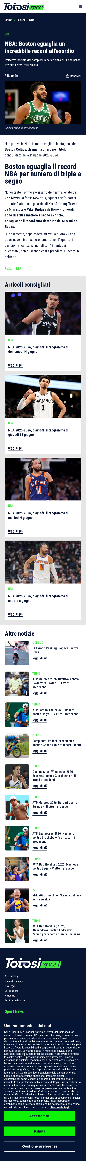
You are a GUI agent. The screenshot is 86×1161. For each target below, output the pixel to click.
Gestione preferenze (15, 1000)
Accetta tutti (39, 1116)
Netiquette (10, 995)
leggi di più (15, 365)
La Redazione (11, 990)
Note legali (10, 986)
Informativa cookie (14, 981)
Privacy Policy (11, 976)
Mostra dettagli (60, 1107)
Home (8, 20)
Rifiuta (39, 1131)
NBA (32, 20)
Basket (20, 20)
